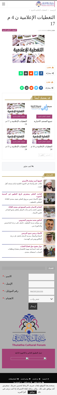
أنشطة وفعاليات (12, 379)
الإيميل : (7, 283)
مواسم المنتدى (24, 379)
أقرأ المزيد (22, 392)
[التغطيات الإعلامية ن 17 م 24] (16, 111)
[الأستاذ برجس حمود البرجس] (49, 238)
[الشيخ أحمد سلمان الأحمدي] (49, 185)
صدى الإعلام (27, 382)
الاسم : (7, 276)
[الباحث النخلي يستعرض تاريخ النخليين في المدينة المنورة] (49, 198)
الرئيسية (44, 379)
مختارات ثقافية (38, 382)
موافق (32, 392)
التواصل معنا (17, 382)
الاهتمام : (8, 298)
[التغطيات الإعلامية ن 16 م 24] (41, 136)
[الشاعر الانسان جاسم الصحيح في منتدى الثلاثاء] (49, 211)
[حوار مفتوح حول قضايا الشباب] (49, 251)
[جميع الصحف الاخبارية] (41, 111)
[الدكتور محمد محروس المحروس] (49, 225)
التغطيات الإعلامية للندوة (9, 30)
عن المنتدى (35, 379)
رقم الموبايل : (10, 291)
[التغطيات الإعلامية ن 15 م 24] (16, 136)
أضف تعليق (27, 166)
